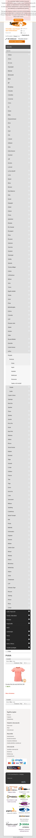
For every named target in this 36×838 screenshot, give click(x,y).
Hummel (10, 155)
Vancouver (11, 499)
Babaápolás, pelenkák (24, 806)
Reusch (10, 591)
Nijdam (10, 451)
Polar (9, 303)
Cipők (10, 391)
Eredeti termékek (11, 738)
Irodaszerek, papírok (12, 813)
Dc (8, 107)
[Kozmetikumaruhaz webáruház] (24, 804)
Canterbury (11, 511)
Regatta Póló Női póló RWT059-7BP (15, 684)
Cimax (9, 607)
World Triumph (12, 515)
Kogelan (10, 535)
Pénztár (24, 33)
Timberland (11, 579)
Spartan (10, 407)
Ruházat (11, 359)
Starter (9, 327)
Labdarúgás (10, 631)
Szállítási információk (12, 749)
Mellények (14, 375)
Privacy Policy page (6, 15)
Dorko (9, 111)
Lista (14, 661)
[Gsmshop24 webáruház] (24, 810)
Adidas (10, 55)
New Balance (11, 191)
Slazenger (10, 255)
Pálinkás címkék (12, 792)
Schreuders (11, 531)
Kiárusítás (9, 47)
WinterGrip (11, 567)
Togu (9, 483)
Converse (10, 99)
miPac (9, 351)
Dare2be (10, 343)
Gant (9, 131)
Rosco (9, 443)
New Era (10, 403)
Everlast (10, 455)
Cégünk (9, 717)
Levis (9, 175)
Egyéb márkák (11, 291)
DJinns (10, 311)
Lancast (10, 167)
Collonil (10, 139)
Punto (9, 523)
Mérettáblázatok (12, 39)
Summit (10, 463)
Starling (10, 595)
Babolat (10, 71)
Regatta (10, 355)
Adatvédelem (10, 736)
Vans (9, 283)
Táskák (11, 387)
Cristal (9, 467)
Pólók (12, 363)
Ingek (12, 367)
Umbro (10, 271)
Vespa (9, 295)
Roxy (9, 235)
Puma (9, 215)
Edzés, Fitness (10, 643)
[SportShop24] (18, 23)
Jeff (9, 159)
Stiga (9, 459)
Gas (9, 135)
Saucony (10, 247)
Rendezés (16, 663)
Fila (9, 127)
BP (9, 83)
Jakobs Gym (11, 547)
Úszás (8, 639)
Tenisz (8, 635)
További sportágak (11, 647)
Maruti (9, 179)
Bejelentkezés (25, 35)
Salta (9, 335)
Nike (9, 195)
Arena (9, 59)
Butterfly (10, 527)
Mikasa (10, 503)
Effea (9, 115)
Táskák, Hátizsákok (12, 615)
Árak (8, 728)
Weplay (10, 555)
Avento (10, 419)
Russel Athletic (12, 339)
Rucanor (10, 239)
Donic (9, 487)
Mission (10, 187)
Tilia (9, 479)
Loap (9, 495)
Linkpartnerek (10, 756)
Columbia (10, 95)
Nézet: (7, 661)
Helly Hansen (11, 151)
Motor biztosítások (24, 819)
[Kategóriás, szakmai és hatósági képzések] (24, 825)
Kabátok (13, 371)
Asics (9, 299)
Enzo (9, 123)
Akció (8, 627)
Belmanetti (11, 75)
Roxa (9, 603)
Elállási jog (10, 754)
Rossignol (10, 231)
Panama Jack (11, 323)
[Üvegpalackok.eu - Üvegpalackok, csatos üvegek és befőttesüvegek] (24, 788)
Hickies (10, 331)
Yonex (9, 287)
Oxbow (10, 211)
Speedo (10, 263)
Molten (10, 543)
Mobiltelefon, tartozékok (24, 812)
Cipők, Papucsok (11, 611)
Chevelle (10, 91)
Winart (9, 551)
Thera (9, 411)
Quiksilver (10, 219)
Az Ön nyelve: (9, 36)
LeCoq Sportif (11, 171)
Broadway (10, 87)
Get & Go (10, 491)
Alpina (9, 571)
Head (9, 427)
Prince (9, 599)
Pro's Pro (10, 423)
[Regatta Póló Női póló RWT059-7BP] (18, 674)
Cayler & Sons (11, 395)
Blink (9, 79)
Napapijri (10, 203)
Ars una (10, 63)
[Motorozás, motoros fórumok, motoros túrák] (24, 816)
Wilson (10, 279)
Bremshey (10, 563)
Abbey (9, 439)
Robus (9, 559)
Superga (10, 399)
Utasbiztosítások (24, 821)
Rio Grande (11, 227)
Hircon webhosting (18, 837)
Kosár (23, 30)
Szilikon (10, 471)
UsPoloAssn (11, 275)
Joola (9, 575)
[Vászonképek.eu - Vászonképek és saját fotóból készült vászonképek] (12, 797)
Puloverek (14, 379)
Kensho (10, 163)
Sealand (10, 251)
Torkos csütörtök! (12, 826)
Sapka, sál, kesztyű (16, 383)
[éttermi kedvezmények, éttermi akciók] (12, 823)
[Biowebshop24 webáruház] (24, 796)
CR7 (9, 319)
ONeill (9, 207)
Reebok (10, 223)
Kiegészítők (10, 623)
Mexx (9, 183)
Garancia (9, 751)
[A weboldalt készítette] (24, 782)
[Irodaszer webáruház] (12, 810)
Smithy (10, 259)
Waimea (10, 435)
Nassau (10, 539)
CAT (9, 583)
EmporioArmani (12, 119)
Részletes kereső (22, 39)
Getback (10, 143)
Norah (9, 199)
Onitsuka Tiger (12, 587)
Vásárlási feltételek (12, 741)
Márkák (8, 51)
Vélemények (10, 730)
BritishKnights (11, 307)
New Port (10, 431)
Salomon (10, 243)
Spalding (10, 507)
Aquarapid (10, 67)
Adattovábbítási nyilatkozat (14, 743)
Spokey (10, 415)
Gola (9, 147)
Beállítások (24, 28)
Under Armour (11, 347)
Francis (10, 475)
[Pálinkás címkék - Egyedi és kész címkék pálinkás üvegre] (12, 788)
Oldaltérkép (10, 719)
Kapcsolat (8, 32)
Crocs (9, 103)
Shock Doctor (11, 447)
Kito (9, 519)
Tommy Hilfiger (12, 267)
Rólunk (9, 714)
